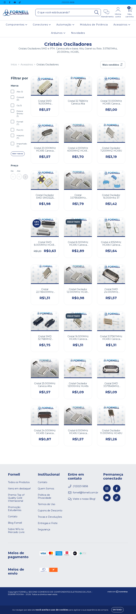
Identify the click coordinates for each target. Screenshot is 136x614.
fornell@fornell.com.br (85, 492)
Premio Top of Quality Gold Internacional (16, 497)
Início (14, 64)
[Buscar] (97, 12)
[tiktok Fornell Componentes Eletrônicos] (20, 2)
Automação (64, 24)
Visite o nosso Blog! (84, 498)
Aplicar (25, 176)
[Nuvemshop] (117, 592)
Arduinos (57, 32)
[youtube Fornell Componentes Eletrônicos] (15, 2)
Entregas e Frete (48, 523)
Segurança (44, 529)
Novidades (78, 32)
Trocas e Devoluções (50, 516)
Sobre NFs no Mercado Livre (16, 531)
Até (18, 171)
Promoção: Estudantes (14, 509)
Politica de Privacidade (44, 496)
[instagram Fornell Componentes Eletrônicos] (4, 2)
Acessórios (120, 24)
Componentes (15, 24)
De (12, 171)
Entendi (117, 610)
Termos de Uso (46, 504)
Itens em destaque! (19, 488)
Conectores (41, 24)
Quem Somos (46, 488)
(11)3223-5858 (68, 2)
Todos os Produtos (19, 482)
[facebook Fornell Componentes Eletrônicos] (9, 2)
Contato (12, 516)
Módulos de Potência (94, 24)
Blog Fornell (15, 522)
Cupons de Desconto (50, 510)
